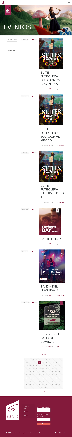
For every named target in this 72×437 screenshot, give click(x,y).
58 (33, 375)
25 (33, 366)
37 (36, 369)
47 (33, 372)
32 (56, 366)
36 (33, 369)
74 (49, 378)
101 (45, 387)
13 (30, 363)
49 (40, 372)
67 (27, 378)
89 (27, 384)
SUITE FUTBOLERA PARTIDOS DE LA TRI (52, 191)
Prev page (43, 354)
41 (49, 369)
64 (53, 375)
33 (59, 366)
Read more (61, 89)
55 (59, 372)
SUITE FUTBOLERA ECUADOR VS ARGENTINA (50, 78)
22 (59, 363)
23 (27, 366)
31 (53, 366)
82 (40, 381)
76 (56, 378)
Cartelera (26, 415)
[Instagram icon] (57, 433)
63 (49, 375)
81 (36, 381)
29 (46, 366)
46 (30, 372)
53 (53, 372)
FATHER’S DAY (50, 239)
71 (40, 378)
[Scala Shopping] (3, 2)
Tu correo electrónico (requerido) (43, 416)
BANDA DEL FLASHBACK (49, 288)
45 (27, 372)
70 (36, 378)
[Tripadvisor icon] (60, 433)
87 (56, 381)
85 (49, 381)
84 (46, 381)
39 (43, 369)
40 (46, 369)
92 (36, 384)
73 (46, 378)
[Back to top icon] (64, 433)
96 (49, 384)
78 (27, 381)
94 (43, 384)
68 (30, 378)
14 (33, 363)
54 (56, 372)
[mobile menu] (69, 2)
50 (43, 372)
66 (59, 375)
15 (36, 363)
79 (30, 381)
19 (49, 363)
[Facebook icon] (55, 433)
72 (43, 378)
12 (27, 363)
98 (56, 384)
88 (59, 381)
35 (30, 369)
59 (36, 375)
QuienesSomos (26, 407)
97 (53, 384)
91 (33, 384)
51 (46, 372)
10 (56, 360)
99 (59, 384)
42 (53, 369)
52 (49, 372)
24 (30, 366)
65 (56, 375)
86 (53, 381)
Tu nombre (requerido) (43, 407)
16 (40, 363)
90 (30, 384)
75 (53, 378)
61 (43, 375)
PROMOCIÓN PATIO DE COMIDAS (49, 338)
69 (33, 378)
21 (56, 363)
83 (43, 381)
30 (49, 366)
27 (40, 366)
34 (27, 369)
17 (43, 363)
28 (43, 366)
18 (46, 363)
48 (36, 372)
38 (40, 369)
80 (33, 381)
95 (46, 384)
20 (53, 363)
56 (27, 375)
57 (30, 375)
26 (36, 366)
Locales (26, 412)
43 (56, 369)
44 (59, 369)
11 (59, 360)
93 (40, 384)
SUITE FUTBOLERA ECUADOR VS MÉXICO (50, 134)
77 (59, 378)
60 (40, 375)
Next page (42, 391)
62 (46, 375)
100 (41, 387)
